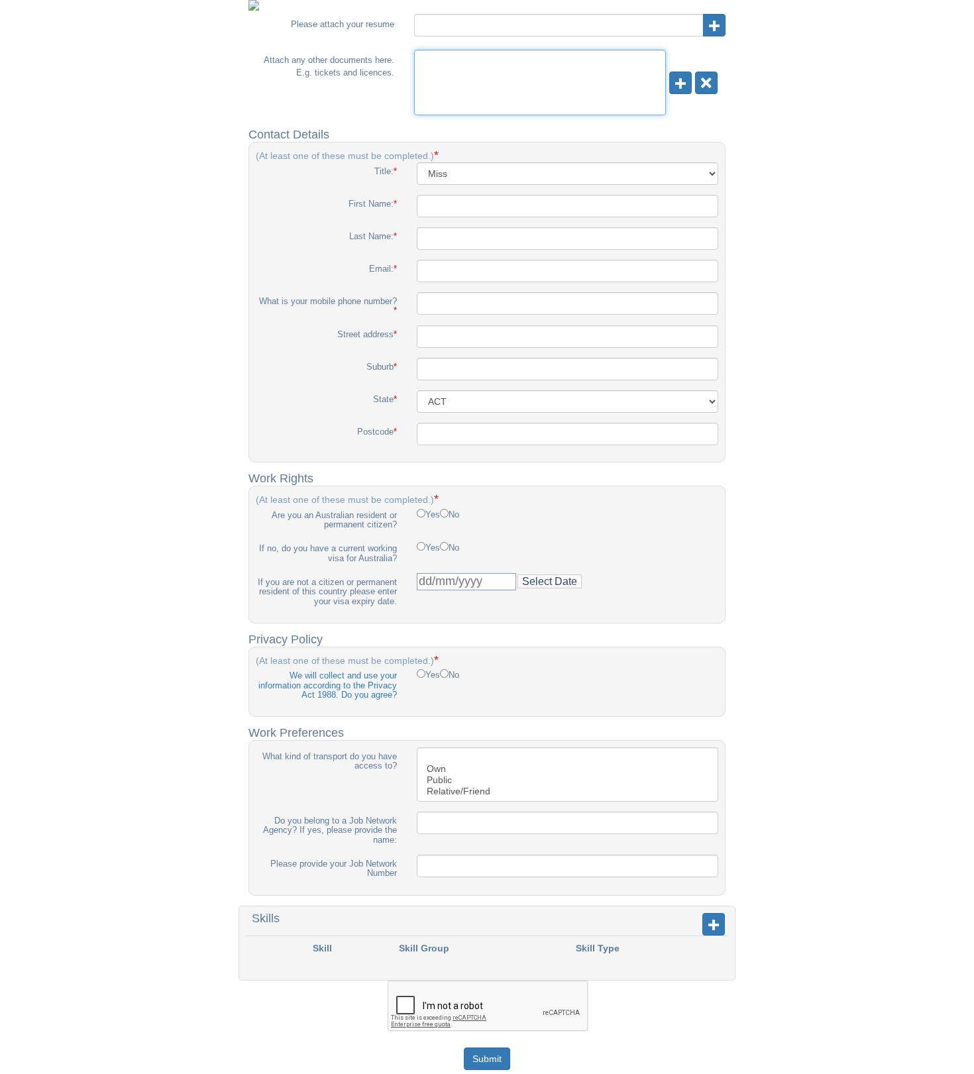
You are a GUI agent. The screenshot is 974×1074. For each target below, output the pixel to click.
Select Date (549, 581)
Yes (432, 514)
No (454, 514)
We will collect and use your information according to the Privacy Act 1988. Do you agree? (327, 685)
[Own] (567, 769)
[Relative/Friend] (567, 791)
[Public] (567, 780)
